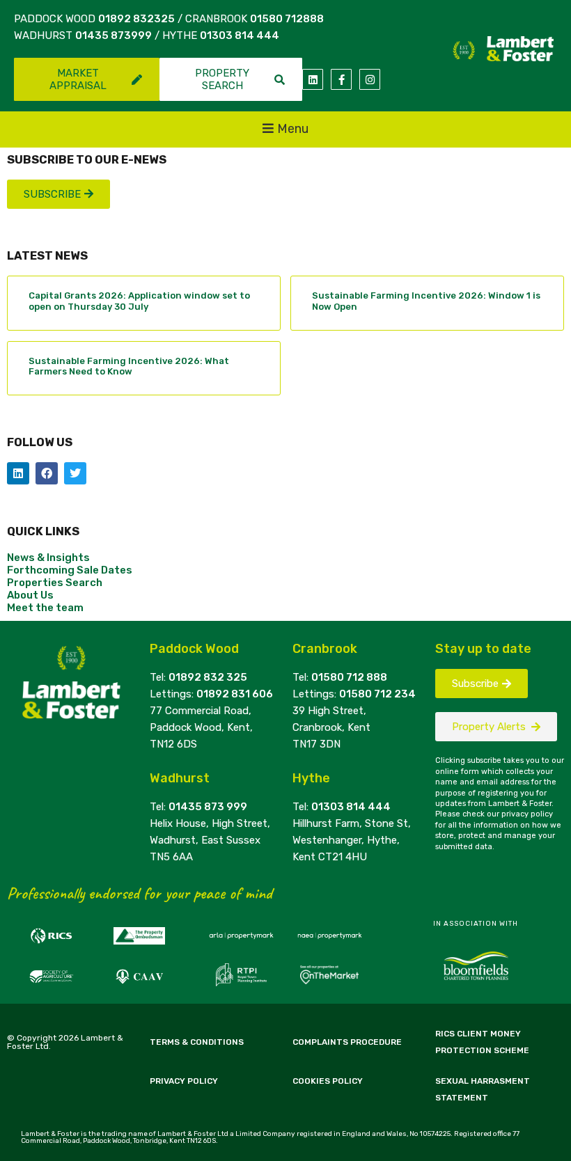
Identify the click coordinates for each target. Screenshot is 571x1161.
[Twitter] (75, 473)
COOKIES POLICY (327, 1081)
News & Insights (48, 557)
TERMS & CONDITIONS (197, 1042)
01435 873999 (113, 35)
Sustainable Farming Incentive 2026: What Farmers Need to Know (129, 366)
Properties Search (54, 582)
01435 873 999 (208, 806)
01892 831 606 (234, 694)
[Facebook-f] (341, 79)
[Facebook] (47, 473)
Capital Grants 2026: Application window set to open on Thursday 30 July (139, 301)
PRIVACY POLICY (184, 1081)
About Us (30, 595)
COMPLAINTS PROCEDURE (347, 1042)
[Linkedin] (312, 79)
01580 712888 (287, 19)
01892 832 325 (208, 677)
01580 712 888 (349, 677)
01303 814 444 (239, 35)
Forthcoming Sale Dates (69, 570)
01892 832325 (136, 19)
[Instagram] (369, 79)
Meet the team (45, 607)
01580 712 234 (377, 694)
